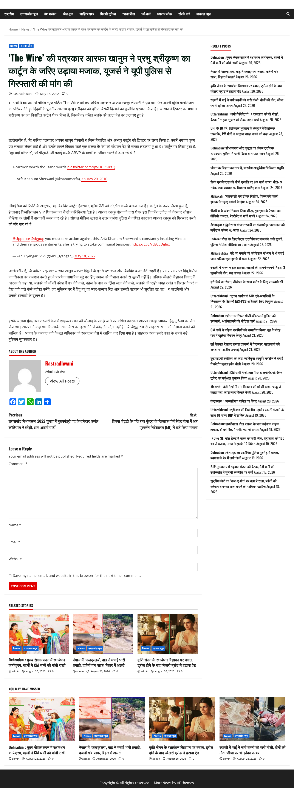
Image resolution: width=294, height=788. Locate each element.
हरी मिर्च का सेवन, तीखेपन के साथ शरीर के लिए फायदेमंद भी (246, 281)
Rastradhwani (22, 94)
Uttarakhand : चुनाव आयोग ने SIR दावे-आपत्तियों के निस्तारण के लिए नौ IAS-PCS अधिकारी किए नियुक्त (242, 298)
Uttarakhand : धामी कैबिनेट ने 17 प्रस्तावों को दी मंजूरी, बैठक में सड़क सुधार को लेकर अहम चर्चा (244, 116)
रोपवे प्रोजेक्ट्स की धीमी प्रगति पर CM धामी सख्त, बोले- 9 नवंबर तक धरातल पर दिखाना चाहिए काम (246, 184)
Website (15, 558)
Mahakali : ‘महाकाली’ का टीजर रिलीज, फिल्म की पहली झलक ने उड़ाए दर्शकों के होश (244, 199)
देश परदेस (50, 13)
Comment (18, 463)
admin (15, 671)
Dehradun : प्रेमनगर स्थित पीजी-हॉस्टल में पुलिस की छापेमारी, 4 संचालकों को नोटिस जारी (243, 318)
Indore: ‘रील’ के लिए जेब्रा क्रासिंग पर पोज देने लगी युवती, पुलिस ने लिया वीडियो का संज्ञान (246, 241)
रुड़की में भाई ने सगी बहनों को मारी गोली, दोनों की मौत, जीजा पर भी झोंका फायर (252, 749)
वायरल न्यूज (204, 13)
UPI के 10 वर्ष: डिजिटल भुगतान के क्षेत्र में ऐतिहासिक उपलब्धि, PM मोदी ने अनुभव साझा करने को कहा (242, 131)
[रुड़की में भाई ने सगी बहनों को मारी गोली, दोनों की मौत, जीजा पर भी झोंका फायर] (253, 719)
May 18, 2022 (84, 256)
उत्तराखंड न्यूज (29, 13)
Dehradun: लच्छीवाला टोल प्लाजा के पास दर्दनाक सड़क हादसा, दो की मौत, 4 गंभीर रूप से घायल (244, 426)
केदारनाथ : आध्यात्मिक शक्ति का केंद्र (233, 400)
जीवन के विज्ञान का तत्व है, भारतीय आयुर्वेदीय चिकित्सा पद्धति (247, 167)
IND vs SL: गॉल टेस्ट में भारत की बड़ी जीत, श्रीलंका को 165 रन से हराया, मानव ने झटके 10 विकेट (247, 440)
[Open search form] (288, 14)
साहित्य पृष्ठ (87, 13)
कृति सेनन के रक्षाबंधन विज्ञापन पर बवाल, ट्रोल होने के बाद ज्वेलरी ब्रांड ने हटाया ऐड (167, 662)
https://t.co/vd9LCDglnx (151, 244)
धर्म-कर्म (145, 13)
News (13, 46)
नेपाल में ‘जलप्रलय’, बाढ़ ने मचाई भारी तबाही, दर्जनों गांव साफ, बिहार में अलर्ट (99, 662)
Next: (155, 421)
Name (15, 525)
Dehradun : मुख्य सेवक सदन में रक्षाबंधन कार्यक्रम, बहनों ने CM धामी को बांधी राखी (37, 662)
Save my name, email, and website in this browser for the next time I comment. (77, 575)
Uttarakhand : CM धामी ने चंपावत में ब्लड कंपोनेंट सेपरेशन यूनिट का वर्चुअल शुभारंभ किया (246, 375)
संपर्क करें (184, 13)
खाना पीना (128, 13)
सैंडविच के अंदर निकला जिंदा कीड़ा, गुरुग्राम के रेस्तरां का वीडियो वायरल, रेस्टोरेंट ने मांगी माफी (245, 213)
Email (14, 542)
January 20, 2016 (94, 179)
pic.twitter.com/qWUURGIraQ (91, 167)
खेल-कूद (68, 13)
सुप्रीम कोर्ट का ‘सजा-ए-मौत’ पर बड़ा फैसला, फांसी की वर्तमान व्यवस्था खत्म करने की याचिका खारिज (243, 483)
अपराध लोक (164, 13)
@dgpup (37, 238)
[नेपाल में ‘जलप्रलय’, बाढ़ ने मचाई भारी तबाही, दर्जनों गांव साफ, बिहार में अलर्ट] (103, 634)
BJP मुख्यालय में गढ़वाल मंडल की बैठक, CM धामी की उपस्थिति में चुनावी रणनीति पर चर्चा (242, 469)
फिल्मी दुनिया (108, 13)
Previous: (53, 421)
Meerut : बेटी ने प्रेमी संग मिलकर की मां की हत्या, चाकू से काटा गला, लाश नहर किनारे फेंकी (245, 389)
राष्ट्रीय (9, 13)
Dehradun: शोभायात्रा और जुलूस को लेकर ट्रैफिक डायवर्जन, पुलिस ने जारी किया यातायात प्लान (242, 150)
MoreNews (162, 782)
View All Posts (62, 381)
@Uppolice (21, 238)
